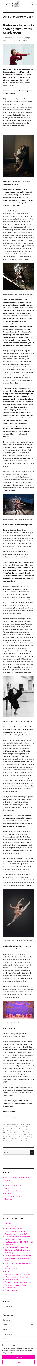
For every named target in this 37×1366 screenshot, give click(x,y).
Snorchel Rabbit (23, 1137)
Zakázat (18, 1362)
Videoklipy (8, 1193)
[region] (18, 1354)
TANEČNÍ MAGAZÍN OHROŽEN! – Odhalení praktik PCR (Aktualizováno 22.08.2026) (17, 1250)
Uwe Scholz (21, 1139)
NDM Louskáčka (28, 1135)
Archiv (5, 1329)
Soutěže (7, 1188)
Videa (5, 1325)
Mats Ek (16, 1133)
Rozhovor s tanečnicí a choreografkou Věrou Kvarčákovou (18, 29)
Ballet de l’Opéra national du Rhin (19, 1127)
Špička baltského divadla (13, 1228)
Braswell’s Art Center (8, 1129)
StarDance (6, 1320)
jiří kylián (15, 1131)
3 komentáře (24, 1141)
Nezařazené (9, 1183)
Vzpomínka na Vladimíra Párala (15, 1285)
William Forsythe (14, 1141)
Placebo (7, 1271)
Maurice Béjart (23, 1133)
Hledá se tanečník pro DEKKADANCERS (19, 1242)
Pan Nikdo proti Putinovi (13, 1269)
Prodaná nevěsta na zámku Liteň (16, 1234)
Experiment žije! (10, 1287)
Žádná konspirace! (11, 1290)
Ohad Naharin (6, 1137)
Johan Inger (21, 1131)
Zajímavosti (9, 1199)
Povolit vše (18, 1357)
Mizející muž (9, 1245)
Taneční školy (7, 1334)
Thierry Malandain (12, 1139)
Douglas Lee (27, 1129)
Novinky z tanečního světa (13, 1185)
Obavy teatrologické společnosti (15, 1231)
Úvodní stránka (8, 1315)
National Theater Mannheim (15, 1135)
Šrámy (7, 1261)
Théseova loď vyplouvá (12, 1226)
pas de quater (14, 1137)
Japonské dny (9, 1223)
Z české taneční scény (12, 1196)
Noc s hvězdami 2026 (12, 1279)
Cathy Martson (19, 1129)
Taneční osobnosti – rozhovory (15, 1191)
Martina (8, 1124)
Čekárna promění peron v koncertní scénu (19, 1282)
